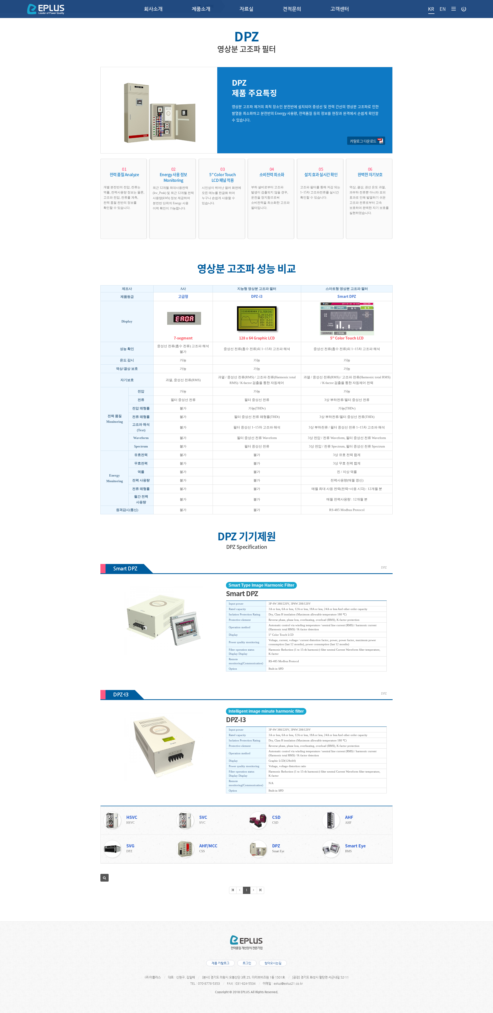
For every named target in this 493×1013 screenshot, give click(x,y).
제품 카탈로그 (220, 963)
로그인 (247, 963)
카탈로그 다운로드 (363, 141)
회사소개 (153, 9)
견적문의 (292, 9)
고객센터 (339, 9)
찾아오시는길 (272, 963)
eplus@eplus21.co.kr (288, 983)
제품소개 (201, 9)
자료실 (246, 9)
